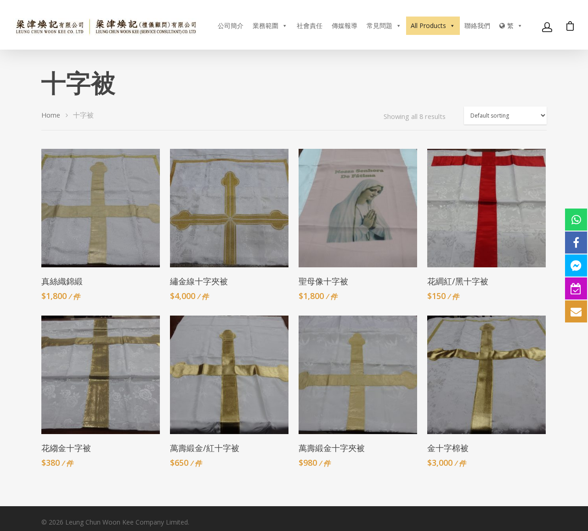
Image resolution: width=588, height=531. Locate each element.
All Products (428, 25)
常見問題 (379, 25)
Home (50, 114)
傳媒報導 (344, 25)
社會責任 (309, 25)
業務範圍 (265, 25)
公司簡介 (230, 25)
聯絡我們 (477, 25)
